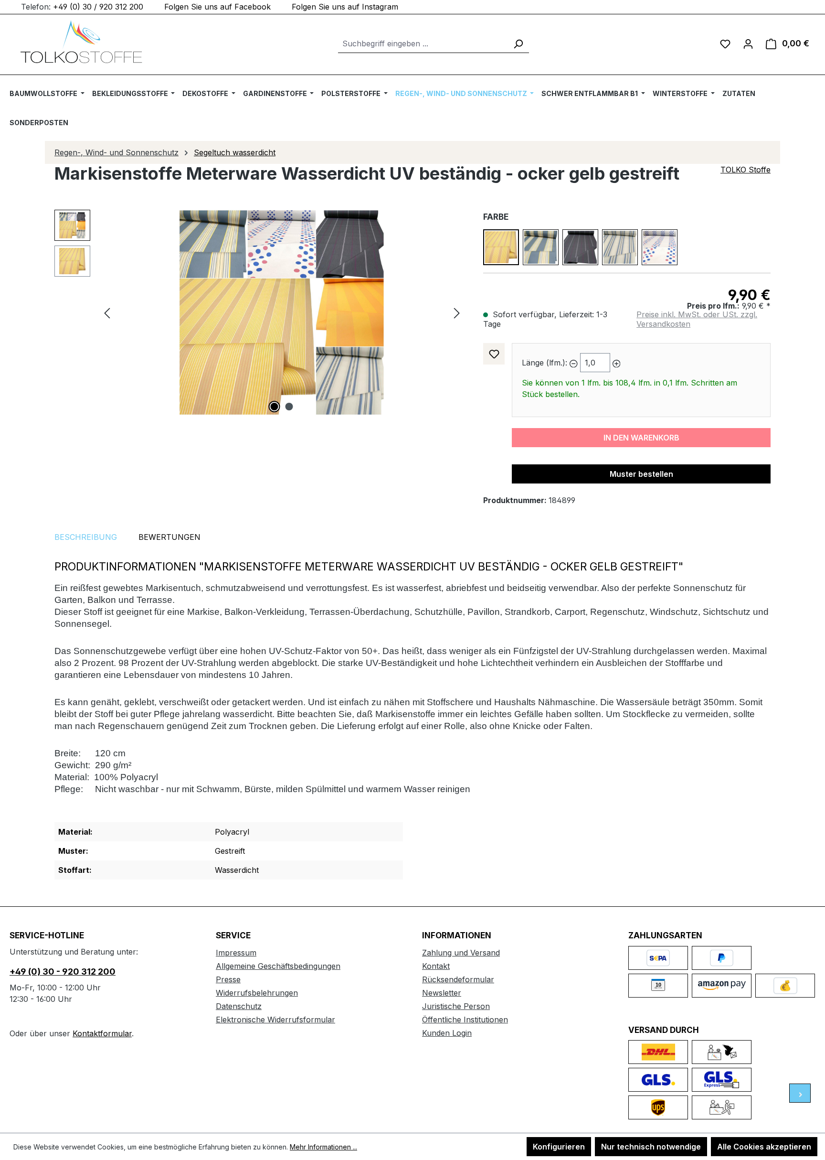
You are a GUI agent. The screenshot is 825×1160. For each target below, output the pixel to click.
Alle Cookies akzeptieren (764, 1146)
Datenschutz (239, 1006)
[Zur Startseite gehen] (81, 41)
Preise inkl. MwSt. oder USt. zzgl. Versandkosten (696, 319)
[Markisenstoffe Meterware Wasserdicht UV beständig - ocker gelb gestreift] (281, 312)
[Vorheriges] (107, 312)
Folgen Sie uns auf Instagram (345, 6)
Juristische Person (456, 1006)
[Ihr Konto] (748, 43)
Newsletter (441, 993)
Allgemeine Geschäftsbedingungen (278, 966)
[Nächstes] (457, 312)
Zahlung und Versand (461, 952)
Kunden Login (447, 1033)
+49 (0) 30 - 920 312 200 (63, 972)
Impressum (236, 952)
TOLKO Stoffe (745, 169)
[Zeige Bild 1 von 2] (274, 406)
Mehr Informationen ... (323, 1147)
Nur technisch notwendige (651, 1146)
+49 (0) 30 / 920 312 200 (98, 6)
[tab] (85, 537)
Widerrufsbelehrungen (257, 993)
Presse (228, 979)
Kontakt (436, 966)
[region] (259, 312)
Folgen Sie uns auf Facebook (217, 6)
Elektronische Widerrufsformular (275, 1019)
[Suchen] (518, 43)
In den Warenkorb (641, 437)
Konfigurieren (559, 1146)
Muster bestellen (641, 474)
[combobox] (423, 43)
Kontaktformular (102, 1033)
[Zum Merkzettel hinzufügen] (494, 354)
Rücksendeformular (458, 979)
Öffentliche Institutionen (465, 1019)
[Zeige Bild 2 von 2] (289, 406)
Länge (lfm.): (544, 362)
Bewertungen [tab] (169, 537)
